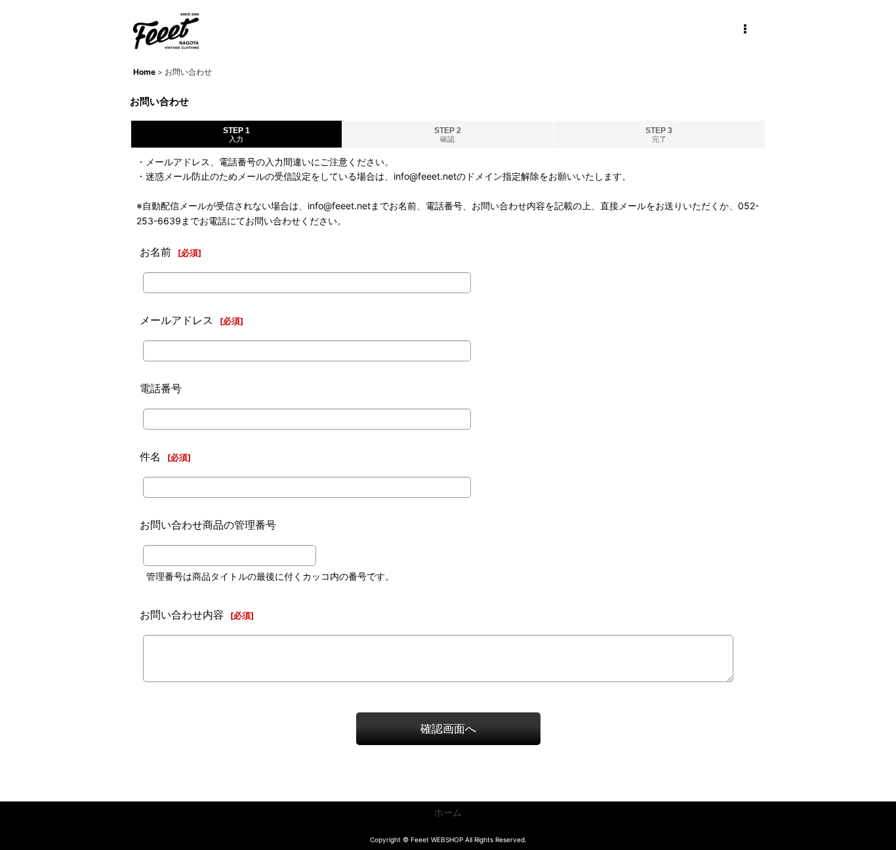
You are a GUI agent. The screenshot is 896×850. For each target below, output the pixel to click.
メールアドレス (176, 320)
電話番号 (161, 388)
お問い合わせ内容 (182, 614)
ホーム (448, 812)
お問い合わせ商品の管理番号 (208, 524)
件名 (150, 456)
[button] (744, 29)
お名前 (155, 251)
